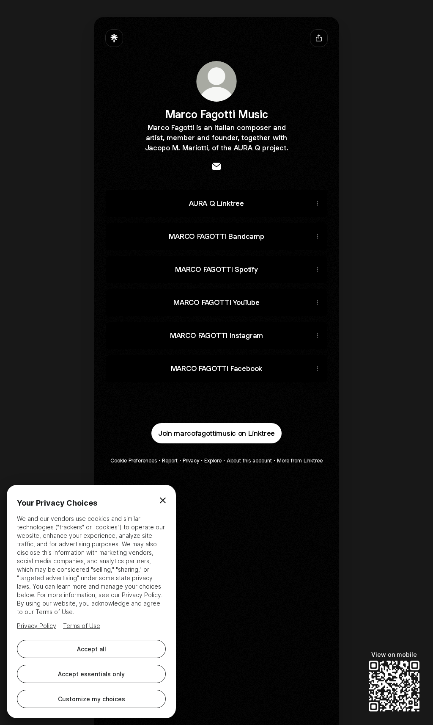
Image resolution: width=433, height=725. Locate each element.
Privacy (191, 460)
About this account (249, 460)
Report (170, 460)
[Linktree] (114, 38)
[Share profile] (318, 38)
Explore (213, 460)
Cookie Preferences (133, 460)
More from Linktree (300, 460)
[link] (216, 166)
